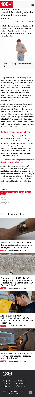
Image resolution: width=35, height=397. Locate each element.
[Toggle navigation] (32, 5)
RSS (14, 381)
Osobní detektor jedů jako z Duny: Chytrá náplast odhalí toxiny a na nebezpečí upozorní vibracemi (16, 245)
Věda (3, 250)
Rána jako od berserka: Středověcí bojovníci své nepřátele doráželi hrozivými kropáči (16, 355)
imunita (15, 192)
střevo (3, 194)
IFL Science (3, 199)
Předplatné (7, 381)
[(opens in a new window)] (30, 387)
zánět (8, 192)
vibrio (21, 192)
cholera (28, 192)
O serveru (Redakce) (16, 386)
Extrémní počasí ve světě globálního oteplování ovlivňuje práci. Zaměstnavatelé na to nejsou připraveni (16, 319)
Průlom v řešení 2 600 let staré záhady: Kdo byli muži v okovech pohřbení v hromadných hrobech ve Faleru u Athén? (17, 281)
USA (2, 192)
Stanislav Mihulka (22, 22)
